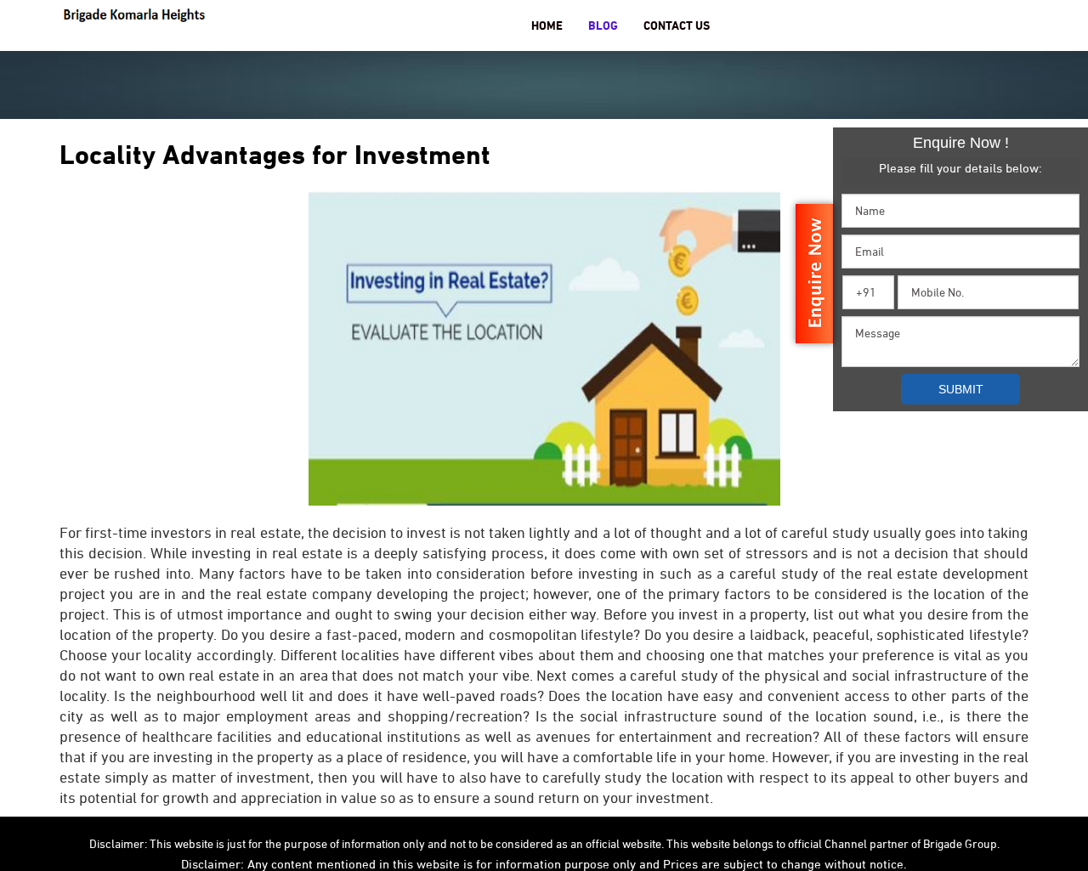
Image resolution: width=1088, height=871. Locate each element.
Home (547, 25)
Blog (603, 25)
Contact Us (676, 25)
